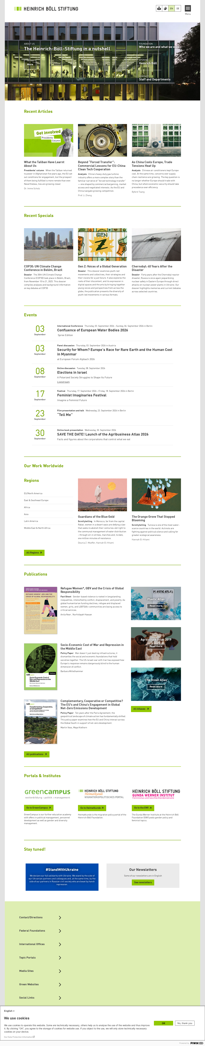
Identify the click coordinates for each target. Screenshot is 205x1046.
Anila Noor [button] (66, 615)
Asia (26, 514)
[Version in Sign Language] (165, 8)
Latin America (31, 521)
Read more (156, 606)
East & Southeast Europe (36, 500)
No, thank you (184, 1023)
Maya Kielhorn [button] (80, 727)
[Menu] (188, 8)
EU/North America (33, 493)
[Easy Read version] (159, 8)
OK (163, 1023)
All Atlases (139, 709)
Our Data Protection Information (18, 1037)
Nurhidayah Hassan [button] (82, 615)
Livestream (63, 382)
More (30, 64)
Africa (27, 507)
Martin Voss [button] (66, 727)
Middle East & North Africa (37, 528)
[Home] (46, 8)
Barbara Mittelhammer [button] (72, 671)
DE (177, 9)
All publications (35, 754)
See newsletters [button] (143, 882)
